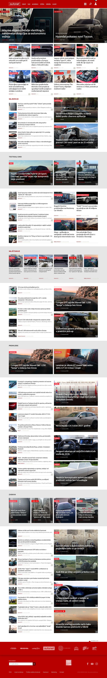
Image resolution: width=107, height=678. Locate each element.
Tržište (42, 4)
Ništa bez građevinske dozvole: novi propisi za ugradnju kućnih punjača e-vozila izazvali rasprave (41, 87)
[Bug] (24, 648)
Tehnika (48, 4)
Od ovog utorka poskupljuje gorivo (28, 287)
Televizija (58, 73)
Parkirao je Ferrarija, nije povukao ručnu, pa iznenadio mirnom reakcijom (64, 513)
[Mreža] (36, 648)
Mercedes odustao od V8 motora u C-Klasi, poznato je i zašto (87, 86)
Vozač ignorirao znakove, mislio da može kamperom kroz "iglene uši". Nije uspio (75, 270)
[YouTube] (92, 663)
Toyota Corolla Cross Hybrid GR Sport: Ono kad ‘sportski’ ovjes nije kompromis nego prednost (29, 176)
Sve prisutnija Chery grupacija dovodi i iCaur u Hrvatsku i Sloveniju (85, 234)
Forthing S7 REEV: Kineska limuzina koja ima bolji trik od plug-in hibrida (87, 176)
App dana (57, 221)
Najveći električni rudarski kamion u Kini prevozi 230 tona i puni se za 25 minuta (75, 141)
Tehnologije (4, 11)
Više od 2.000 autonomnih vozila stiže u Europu (32, 330)
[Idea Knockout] (76, 648)
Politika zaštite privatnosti (33, 672)
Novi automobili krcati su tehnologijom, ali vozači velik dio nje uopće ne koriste (86, 61)
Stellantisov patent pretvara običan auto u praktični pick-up (75, 329)
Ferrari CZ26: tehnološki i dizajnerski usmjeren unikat (34, 319)
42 (51, 94)
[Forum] (13, 648)
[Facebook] (87, 663)
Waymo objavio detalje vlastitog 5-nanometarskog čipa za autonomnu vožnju (24, 33)
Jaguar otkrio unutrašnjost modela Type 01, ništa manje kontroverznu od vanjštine (64, 61)
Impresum (45, 672)
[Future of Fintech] (94, 648)
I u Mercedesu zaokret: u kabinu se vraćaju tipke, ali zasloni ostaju (72, 599)
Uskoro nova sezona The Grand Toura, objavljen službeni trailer (63, 86)
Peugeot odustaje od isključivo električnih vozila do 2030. (76, 452)
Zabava (12, 47)
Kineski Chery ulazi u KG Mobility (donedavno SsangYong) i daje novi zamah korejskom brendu (76, 397)
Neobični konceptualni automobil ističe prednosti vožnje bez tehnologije (74, 478)
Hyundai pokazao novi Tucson (74, 36)
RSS (10, 672)
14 (51, 409)
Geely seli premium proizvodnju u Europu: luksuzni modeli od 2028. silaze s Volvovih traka (40, 61)
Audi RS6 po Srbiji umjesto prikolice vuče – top (75, 573)
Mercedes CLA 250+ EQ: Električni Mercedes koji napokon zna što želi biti (64, 176)
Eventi (54, 4)
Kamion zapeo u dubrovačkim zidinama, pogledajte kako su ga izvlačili (75, 547)
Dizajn (57, 47)
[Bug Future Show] (64, 648)
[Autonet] (49, 648)
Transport (58, 100)
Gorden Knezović (21, 336)
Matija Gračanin (57, 241)
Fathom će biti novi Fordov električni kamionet (32, 530)
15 (51, 184)
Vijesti (24, 4)
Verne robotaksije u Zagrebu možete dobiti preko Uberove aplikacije (73, 114)
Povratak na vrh (94, 640)
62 (96, 121)
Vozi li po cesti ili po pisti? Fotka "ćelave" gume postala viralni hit (18, 513)
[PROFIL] (95, 4)
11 (96, 606)
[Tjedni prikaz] (85, 4)
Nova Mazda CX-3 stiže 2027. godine (73, 425)
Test (29, 4)
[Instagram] (96, 663)
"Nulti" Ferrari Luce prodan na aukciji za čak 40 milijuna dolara (86, 208)
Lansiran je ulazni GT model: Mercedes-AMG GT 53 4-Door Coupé (74, 366)
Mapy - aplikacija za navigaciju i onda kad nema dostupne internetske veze (64, 234)
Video (71, 257)
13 (96, 459)
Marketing (54, 672)
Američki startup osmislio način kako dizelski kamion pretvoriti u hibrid (73, 625)
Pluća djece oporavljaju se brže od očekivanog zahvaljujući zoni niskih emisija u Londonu (18, 87)
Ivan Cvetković (14, 182)
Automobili (58, 11)
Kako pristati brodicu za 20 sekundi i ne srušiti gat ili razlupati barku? (19, 60)
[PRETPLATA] (34, 663)
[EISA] (68, 663)
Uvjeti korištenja (18, 672)
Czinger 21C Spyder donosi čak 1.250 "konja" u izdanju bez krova (73, 303)
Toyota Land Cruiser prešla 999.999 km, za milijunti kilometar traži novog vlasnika (86, 513)
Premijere (35, 4)
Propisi (34, 73)
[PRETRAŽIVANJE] (90, 4)
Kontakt (62, 672)
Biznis (79, 221)
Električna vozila (60, 126)
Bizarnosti (13, 501)
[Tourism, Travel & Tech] (85, 648)
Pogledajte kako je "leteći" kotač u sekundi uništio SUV (34, 607)
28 (51, 474)
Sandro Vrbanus (5, 39)
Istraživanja (81, 47)
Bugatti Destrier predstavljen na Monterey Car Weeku (64, 208)
